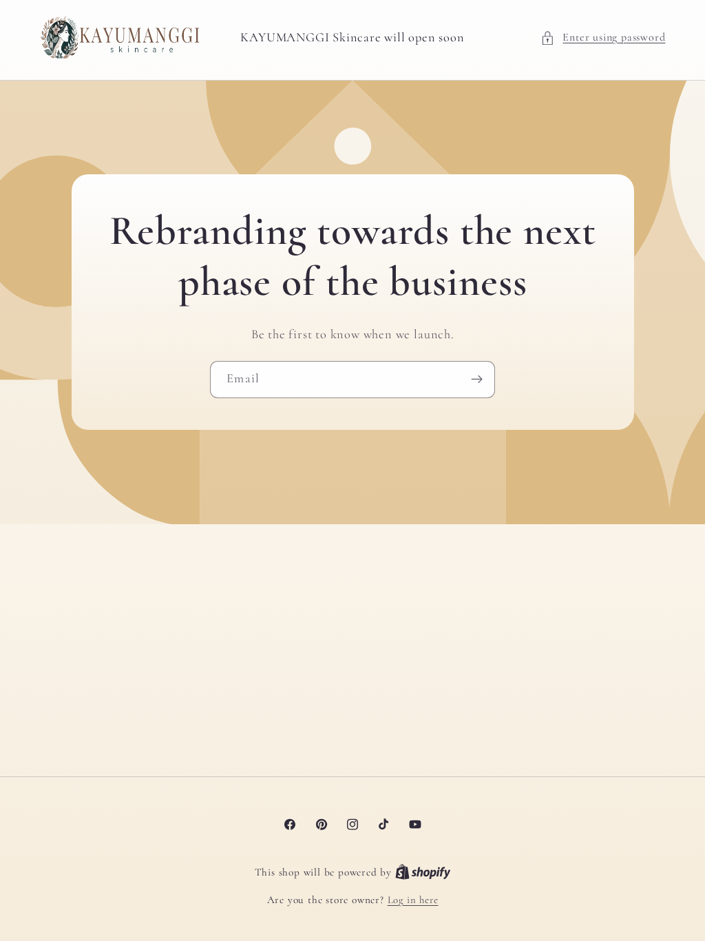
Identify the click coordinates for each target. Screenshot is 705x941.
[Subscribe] (476, 379)
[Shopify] (423, 872)
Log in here (413, 899)
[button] (602, 37)
